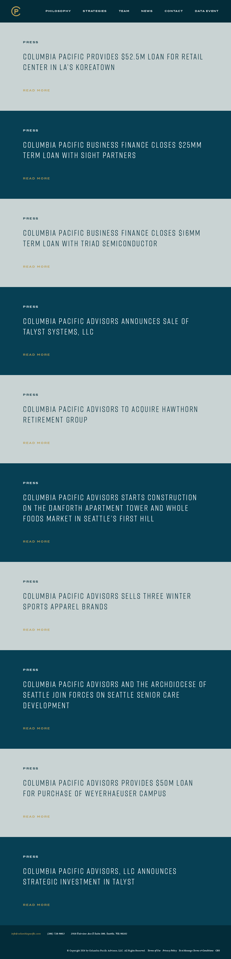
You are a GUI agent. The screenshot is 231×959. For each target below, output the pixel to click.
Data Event (207, 11)
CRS (217, 950)
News (147, 11)
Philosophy (58, 11)
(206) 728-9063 (56, 933)
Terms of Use (154, 950)
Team (124, 11)
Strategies (95, 11)
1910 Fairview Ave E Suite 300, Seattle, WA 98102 (99, 933)
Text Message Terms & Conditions (196, 950)
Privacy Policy (170, 950)
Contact (174, 11)
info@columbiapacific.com (26, 933)
